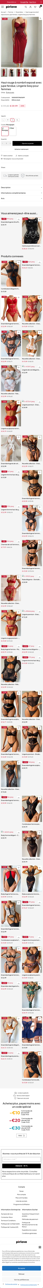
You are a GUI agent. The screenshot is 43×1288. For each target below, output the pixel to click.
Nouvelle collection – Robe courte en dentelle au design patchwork (10, 393)
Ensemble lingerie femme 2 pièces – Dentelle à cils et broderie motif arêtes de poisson (31, 533)
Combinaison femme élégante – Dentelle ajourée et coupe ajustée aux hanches (31, 1080)
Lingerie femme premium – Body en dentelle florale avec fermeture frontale (31, 940)
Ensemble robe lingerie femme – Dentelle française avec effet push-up (10, 986)
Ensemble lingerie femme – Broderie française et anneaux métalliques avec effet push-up (10, 975)
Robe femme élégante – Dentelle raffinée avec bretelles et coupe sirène (31, 649)
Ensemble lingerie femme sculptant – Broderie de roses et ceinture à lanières (10, 324)
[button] (40, 1247)
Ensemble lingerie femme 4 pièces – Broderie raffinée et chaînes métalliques (31, 905)
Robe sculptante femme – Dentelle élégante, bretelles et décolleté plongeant (31, 894)
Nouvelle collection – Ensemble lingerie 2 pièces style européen (31, 719)
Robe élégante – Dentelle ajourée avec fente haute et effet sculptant (31, 579)
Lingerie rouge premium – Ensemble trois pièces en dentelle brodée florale (10, 638)
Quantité (4, 139)
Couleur (3, 124)
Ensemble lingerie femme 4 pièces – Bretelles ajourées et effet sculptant (31, 498)
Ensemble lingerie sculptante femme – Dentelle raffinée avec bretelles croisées (10, 719)
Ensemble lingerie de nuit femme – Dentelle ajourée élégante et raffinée (10, 463)
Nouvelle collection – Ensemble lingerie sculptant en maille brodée (31, 324)
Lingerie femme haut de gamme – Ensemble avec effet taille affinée (10, 475)
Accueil (3, 12)
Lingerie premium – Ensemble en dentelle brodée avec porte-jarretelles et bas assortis (31, 614)
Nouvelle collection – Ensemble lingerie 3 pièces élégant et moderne (10, 789)
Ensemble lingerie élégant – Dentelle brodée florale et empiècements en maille (10, 1045)
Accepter (21, 1268)
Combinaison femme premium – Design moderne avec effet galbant (31, 824)
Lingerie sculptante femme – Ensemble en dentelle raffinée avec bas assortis (10, 428)
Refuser (21, 1274)
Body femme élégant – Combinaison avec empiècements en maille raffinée (10, 835)
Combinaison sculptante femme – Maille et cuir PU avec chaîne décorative (10, 940)
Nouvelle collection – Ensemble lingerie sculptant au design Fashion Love (10, 603)
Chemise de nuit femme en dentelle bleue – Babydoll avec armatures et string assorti (10, 544)
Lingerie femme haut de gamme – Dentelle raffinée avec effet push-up (10, 509)
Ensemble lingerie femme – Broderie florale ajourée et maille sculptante (31, 568)
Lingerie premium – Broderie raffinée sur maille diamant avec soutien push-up (31, 754)
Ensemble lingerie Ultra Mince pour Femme (10, 222)
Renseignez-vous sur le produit (13, 159)
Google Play (24, 2)
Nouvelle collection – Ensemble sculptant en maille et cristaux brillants (31, 859)
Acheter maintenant (21, 149)
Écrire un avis (10, 92)
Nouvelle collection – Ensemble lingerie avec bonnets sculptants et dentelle (31, 359)
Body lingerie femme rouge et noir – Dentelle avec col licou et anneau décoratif (10, 894)
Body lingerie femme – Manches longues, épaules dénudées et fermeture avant (10, 649)
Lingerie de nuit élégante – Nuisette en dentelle (31, 370)
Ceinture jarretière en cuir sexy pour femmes (31, 246)
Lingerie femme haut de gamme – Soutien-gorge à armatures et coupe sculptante (31, 660)
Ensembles (19, 12)
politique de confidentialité (18, 1174)
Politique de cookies (11, 1284)
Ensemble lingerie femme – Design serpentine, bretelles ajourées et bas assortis (31, 1010)
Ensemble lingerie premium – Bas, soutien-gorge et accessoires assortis (10, 1056)
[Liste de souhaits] (35, 6)
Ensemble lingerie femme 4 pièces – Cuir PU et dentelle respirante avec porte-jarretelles (31, 265)
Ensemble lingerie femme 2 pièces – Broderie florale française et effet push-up (10, 754)
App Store (32, 2)
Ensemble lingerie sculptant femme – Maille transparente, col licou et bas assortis (31, 765)
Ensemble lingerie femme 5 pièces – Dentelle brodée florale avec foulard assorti (10, 359)
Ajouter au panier (28, 143)
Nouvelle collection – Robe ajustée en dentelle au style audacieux (10, 684)
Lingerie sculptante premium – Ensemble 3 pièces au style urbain (31, 975)
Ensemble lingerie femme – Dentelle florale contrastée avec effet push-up (10, 929)
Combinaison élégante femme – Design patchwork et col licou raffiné (10, 289)
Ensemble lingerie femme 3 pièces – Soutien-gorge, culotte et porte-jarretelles (31, 1045)
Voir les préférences (21, 1280)
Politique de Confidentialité (28, 1285)
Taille (2, 116)
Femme (10, 12)
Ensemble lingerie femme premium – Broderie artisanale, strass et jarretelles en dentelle (10, 800)
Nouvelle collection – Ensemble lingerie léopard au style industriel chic (31, 463)
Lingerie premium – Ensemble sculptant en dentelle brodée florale (31, 405)
